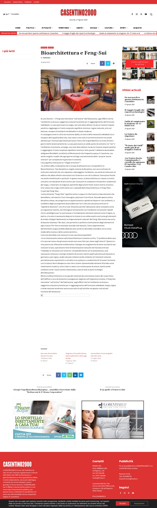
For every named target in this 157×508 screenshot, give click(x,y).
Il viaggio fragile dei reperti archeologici (78, 33)
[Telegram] (80, 375)
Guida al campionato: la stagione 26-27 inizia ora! (119, 33)
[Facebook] (132, 14)
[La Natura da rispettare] (151, 137)
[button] (151, 14)
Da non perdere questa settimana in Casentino (38, 33)
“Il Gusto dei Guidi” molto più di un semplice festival (134, 147)
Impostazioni (139, 503)
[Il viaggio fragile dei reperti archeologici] (151, 112)
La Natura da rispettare (131, 135)
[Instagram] (136, 14)
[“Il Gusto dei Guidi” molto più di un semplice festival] (151, 148)
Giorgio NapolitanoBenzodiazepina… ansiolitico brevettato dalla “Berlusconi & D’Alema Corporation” (44, 391)
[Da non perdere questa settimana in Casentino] (151, 100)
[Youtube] (146, 14)
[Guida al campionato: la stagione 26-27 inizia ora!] (151, 124)
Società (50, 47)
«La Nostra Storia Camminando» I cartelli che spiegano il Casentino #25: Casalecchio (135, 162)
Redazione (46, 58)
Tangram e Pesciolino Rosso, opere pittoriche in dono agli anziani (76, 355)
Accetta (122, 503)
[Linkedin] (75, 375)
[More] (113, 63)
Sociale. (44, 47)
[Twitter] (141, 14)
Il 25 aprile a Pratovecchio (112, 390)
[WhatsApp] (69, 375)
